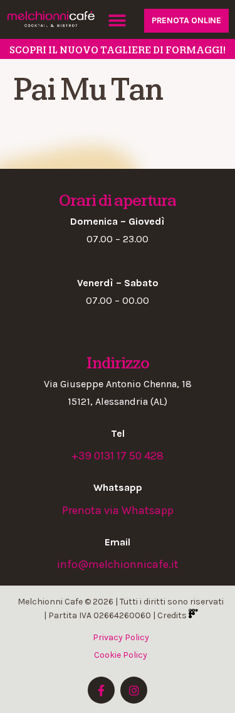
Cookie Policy (120, 655)
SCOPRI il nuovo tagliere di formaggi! (117, 50)
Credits (173, 615)
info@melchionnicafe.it (118, 564)
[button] (117, 20)
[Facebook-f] (101, 690)
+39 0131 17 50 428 (117, 456)
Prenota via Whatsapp (118, 510)
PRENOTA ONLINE (186, 20)
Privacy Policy (121, 637)
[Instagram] (133, 690)
